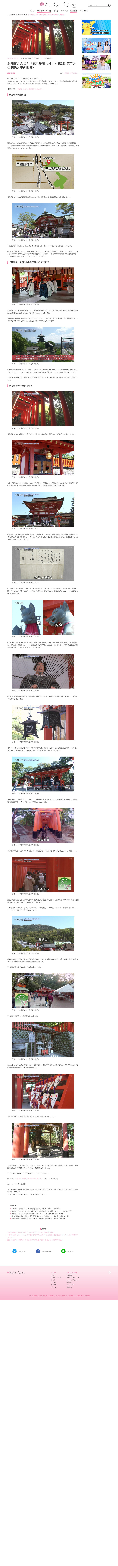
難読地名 (68, 16)
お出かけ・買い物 (44, 11)
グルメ (32, 11)
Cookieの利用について (73, 1280)
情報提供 (69, 1287)
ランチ (36, 16)
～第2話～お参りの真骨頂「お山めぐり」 (30, 89)
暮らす (56, 11)
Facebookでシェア (46, 1251)
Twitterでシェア (22, 1251)
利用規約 (69, 1275)
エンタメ (64, 11)
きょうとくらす (11, 14)
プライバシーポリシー (73, 1277)
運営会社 (69, 1282)
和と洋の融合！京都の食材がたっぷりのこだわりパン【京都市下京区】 (31, 1232)
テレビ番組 (77, 16)
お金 (60, 16)
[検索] (109, 5)
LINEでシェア (70, 1251)
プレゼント (84, 11)
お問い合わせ (70, 1284)
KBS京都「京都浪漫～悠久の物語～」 (32, 58)
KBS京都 (73, 11)
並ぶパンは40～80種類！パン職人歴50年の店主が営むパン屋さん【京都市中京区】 (35, 1240)
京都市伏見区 (48, 58)
